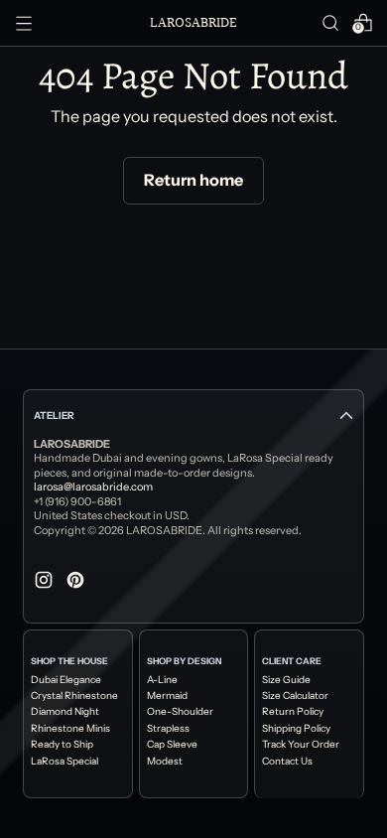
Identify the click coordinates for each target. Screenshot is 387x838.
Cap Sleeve (172, 745)
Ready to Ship (62, 745)
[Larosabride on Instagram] (46, 583)
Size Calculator (295, 696)
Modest (165, 762)
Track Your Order (300, 745)
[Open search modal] (330, 23)
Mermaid (167, 696)
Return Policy (292, 712)
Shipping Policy (296, 729)
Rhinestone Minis (70, 729)
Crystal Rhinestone (74, 696)
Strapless (168, 729)
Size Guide (286, 680)
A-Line (162, 680)
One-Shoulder (180, 712)
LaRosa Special (64, 762)
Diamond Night (65, 712)
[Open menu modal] (24, 23)
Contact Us (287, 762)
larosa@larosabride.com (93, 486)
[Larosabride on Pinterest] (77, 583)
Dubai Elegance (66, 680)
